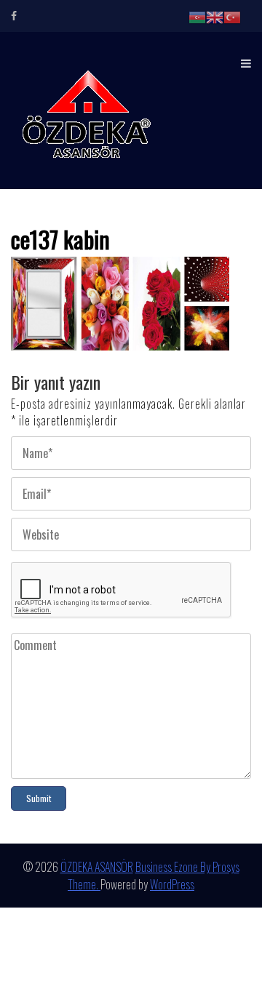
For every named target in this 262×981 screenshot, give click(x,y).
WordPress (172, 884)
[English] (214, 16)
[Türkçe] (232, 16)
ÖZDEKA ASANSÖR (96, 867)
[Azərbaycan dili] (197, 16)
